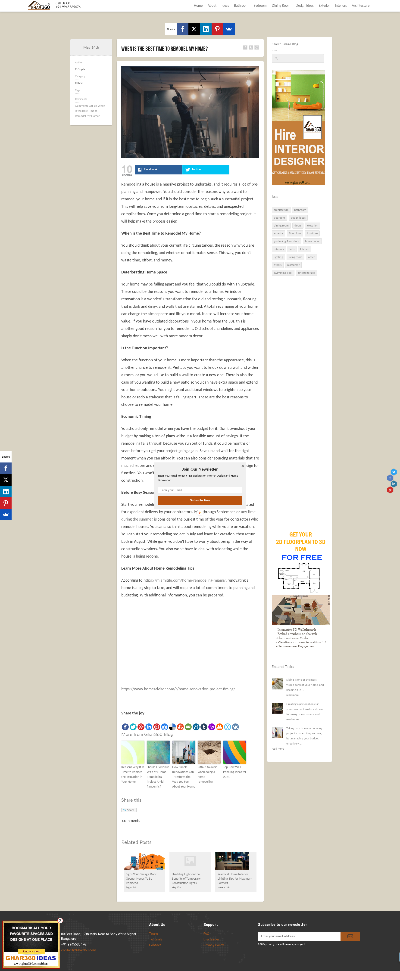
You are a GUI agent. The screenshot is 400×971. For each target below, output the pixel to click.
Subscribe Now (200, 500)
